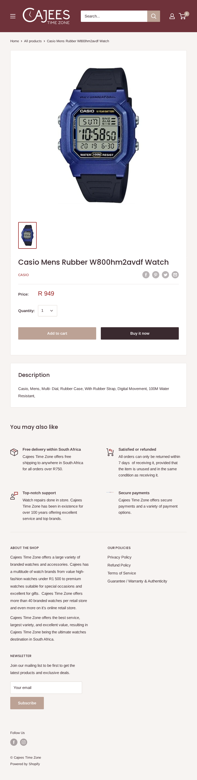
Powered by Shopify (25, 764)
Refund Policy (119, 565)
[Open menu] (12, 16)
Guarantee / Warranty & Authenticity (137, 581)
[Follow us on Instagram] (23, 742)
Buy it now (139, 333)
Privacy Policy (119, 557)
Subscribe (27, 703)
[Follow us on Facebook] (13, 742)
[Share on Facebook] (146, 274)
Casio (23, 275)
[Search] (153, 16)
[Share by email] (175, 274)
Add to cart (57, 333)
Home (14, 41)
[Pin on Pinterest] (155, 274)
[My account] (172, 16)
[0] (182, 16)
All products (33, 41)
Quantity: (26, 310)
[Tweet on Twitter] (165, 274)
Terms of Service (121, 573)
